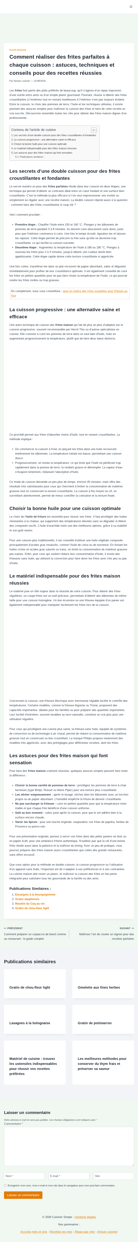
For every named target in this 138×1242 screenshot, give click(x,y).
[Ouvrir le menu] (131, 6)
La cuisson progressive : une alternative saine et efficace (45, 139)
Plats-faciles (17, 50)
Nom (9, 1176)
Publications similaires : (32, 157)
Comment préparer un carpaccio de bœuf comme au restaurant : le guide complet (35, 933)
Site (97, 1176)
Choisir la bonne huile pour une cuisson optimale (40, 143)
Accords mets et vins (33, 1231)
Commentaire (13, 1123)
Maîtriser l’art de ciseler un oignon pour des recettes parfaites (106, 933)
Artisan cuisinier (107, 1231)
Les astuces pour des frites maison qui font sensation (43, 152)
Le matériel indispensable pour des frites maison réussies (45, 148)
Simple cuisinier (22, 81)
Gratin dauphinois (27, 899)
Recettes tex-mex (61, 1231)
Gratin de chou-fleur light (32, 908)
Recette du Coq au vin (30, 903)
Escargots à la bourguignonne (35, 894)
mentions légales (85, 1217)
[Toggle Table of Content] (92, 130)
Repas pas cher (84, 1231)
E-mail (55, 1176)
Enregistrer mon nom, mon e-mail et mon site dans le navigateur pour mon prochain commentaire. (61, 1185)
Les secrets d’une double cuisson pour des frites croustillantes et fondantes (55, 135)
